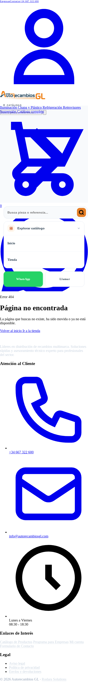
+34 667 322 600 (29, 1)
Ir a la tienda (31, 331)
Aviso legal (17, 663)
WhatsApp (23, 279)
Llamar (65, 279)
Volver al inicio (11, 331)
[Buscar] (81, 212)
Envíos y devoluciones (25, 671)
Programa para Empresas (51, 642)
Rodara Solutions (54, 679)
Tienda (12, 259)
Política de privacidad (24, 667)
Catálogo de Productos (16, 642)
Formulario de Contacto (17, 646)
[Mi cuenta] (44, 90)
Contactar (15, 1)
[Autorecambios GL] (22, 339)
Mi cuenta (76, 642)
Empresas (5, 1)
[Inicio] (22, 98)
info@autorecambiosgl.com (28, 536)
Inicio (11, 243)
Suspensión (8, 111)
